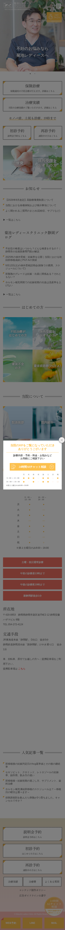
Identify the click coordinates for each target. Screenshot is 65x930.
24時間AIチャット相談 (32, 466)
